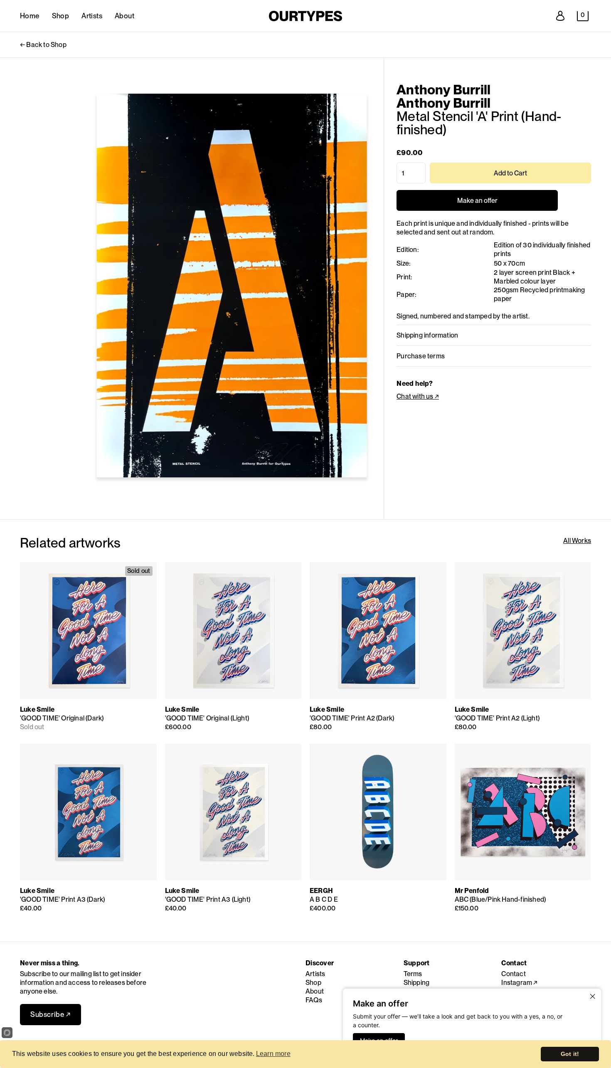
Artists (91, 16)
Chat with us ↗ (418, 396)
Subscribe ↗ (50, 1014)
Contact (513, 974)
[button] (583, 16)
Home (29, 16)
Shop (60, 16)
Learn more (273, 1053)
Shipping (417, 983)
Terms (413, 974)
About (124, 16)
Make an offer (477, 204)
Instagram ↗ (519, 983)
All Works (577, 541)
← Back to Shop (43, 45)
